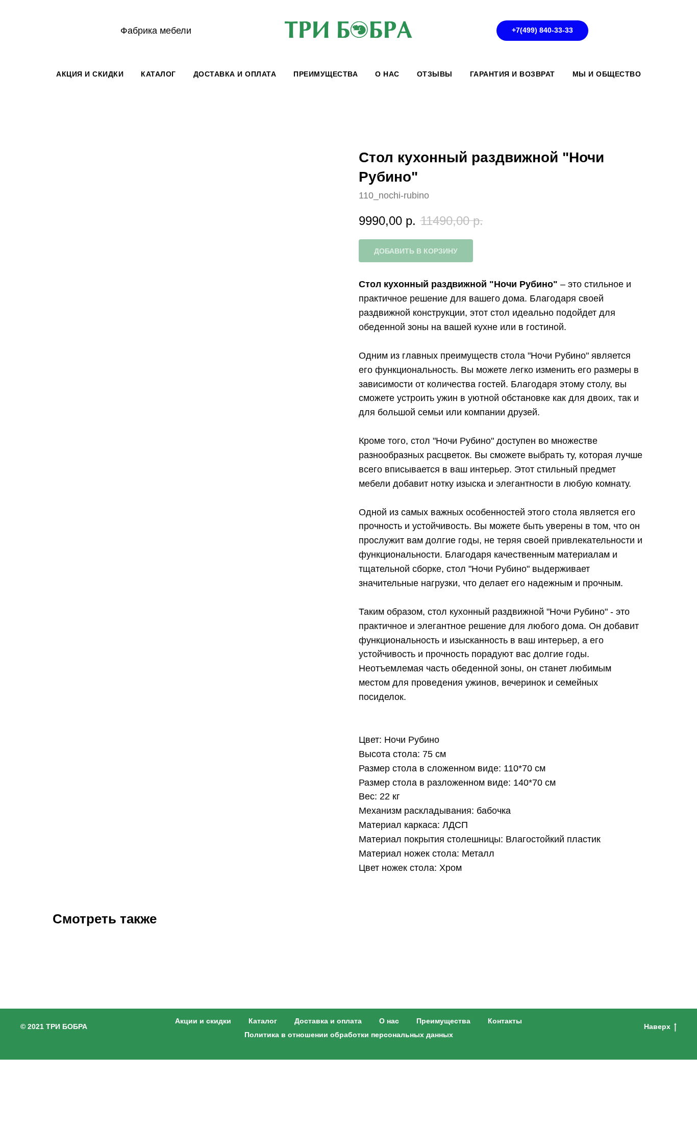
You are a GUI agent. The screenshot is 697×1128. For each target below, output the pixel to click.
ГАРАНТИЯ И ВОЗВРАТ (512, 74)
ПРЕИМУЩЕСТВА (325, 74)
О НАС (387, 74)
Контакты (505, 1021)
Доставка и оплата (328, 1021)
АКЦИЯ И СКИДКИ (89, 74)
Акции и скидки (203, 1021)
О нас (389, 1021)
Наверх (657, 1026)
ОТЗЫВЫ (435, 74)
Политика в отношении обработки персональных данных (348, 1035)
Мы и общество (606, 74)
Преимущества (443, 1021)
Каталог (262, 1021)
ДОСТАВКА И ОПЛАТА (235, 74)
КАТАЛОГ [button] (158, 74)
